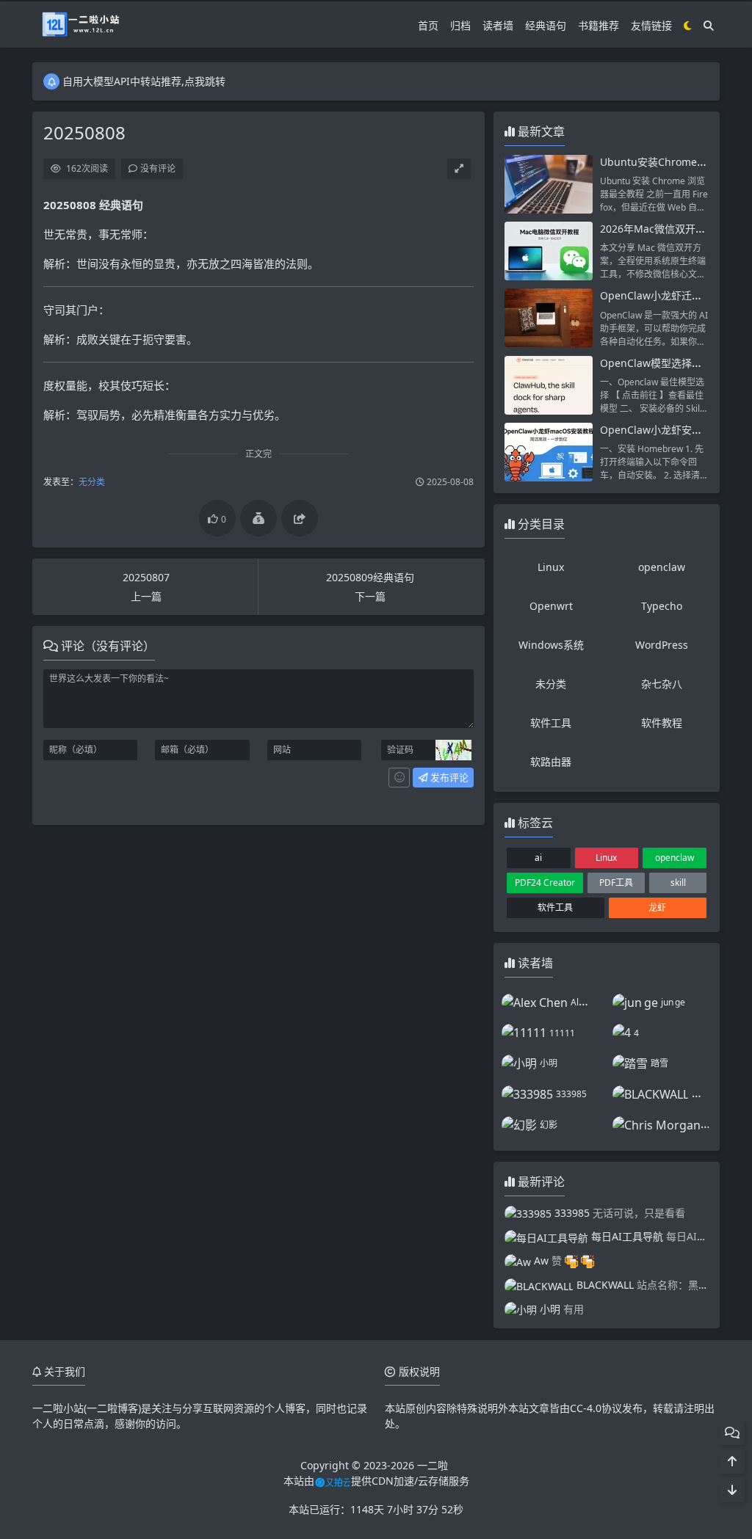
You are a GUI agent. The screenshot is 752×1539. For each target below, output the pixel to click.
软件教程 (661, 723)
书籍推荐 (598, 25)
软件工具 (550, 723)
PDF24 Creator (545, 882)
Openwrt (551, 606)
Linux (551, 567)
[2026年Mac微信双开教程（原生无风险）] (549, 251)
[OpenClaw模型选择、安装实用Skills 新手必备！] (549, 385)
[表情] (399, 778)
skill (678, 882)
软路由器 (550, 761)
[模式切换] (688, 25)
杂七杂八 (661, 684)
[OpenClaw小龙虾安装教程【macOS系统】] (549, 452)
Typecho (661, 606)
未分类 (550, 684)
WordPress (661, 645)
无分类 (92, 482)
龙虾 (657, 907)
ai (538, 857)
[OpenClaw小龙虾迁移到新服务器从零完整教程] (549, 317)
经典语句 (545, 25)
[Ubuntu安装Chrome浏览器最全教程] (549, 184)
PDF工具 (616, 882)
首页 (428, 25)
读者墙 (497, 25)
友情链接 (651, 25)
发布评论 (448, 777)
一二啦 (432, 1465)
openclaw (661, 567)
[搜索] (709, 25)
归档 (460, 25)
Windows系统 (551, 645)
